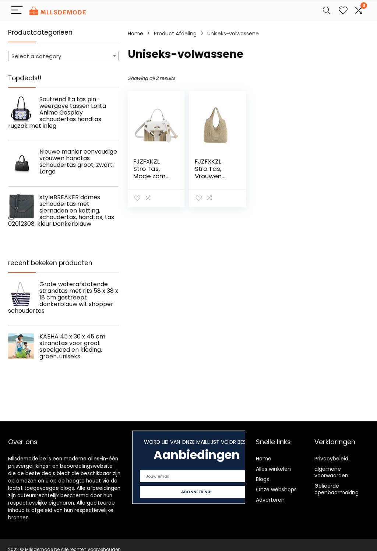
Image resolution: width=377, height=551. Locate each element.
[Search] (326, 10)
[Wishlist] (343, 10)
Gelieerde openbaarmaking (336, 489)
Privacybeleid (331, 458)
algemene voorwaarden (331, 472)
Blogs (262, 479)
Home (135, 33)
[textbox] (63, 56)
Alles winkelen (273, 469)
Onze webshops (276, 489)
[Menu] (17, 10)
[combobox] (63, 56)
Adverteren (270, 499)
